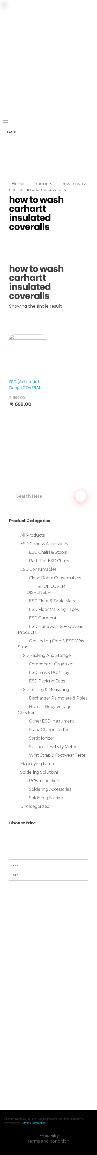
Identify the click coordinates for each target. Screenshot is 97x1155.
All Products (32, 535)
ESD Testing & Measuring (44, 689)
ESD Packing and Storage (45, 655)
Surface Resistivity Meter (53, 746)
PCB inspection (44, 780)
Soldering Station (46, 797)
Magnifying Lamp (37, 763)
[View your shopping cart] (5, 162)
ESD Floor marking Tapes (53, 609)
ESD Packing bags (47, 681)
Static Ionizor (41, 738)
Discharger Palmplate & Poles (58, 698)
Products (42, 183)
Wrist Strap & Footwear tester (58, 755)
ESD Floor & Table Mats (51, 600)
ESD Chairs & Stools (47, 552)
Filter (48, 852)
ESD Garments (43, 618)
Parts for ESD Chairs (49, 560)
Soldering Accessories (50, 789)
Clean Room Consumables (55, 577)
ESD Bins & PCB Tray (49, 672)
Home (18, 183)
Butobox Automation (33, 1122)
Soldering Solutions (39, 772)
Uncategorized (35, 806)
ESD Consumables (38, 569)
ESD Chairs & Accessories (44, 543)
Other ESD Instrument (51, 721)
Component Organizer (51, 664)
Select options (25, 415)
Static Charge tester (49, 729)
